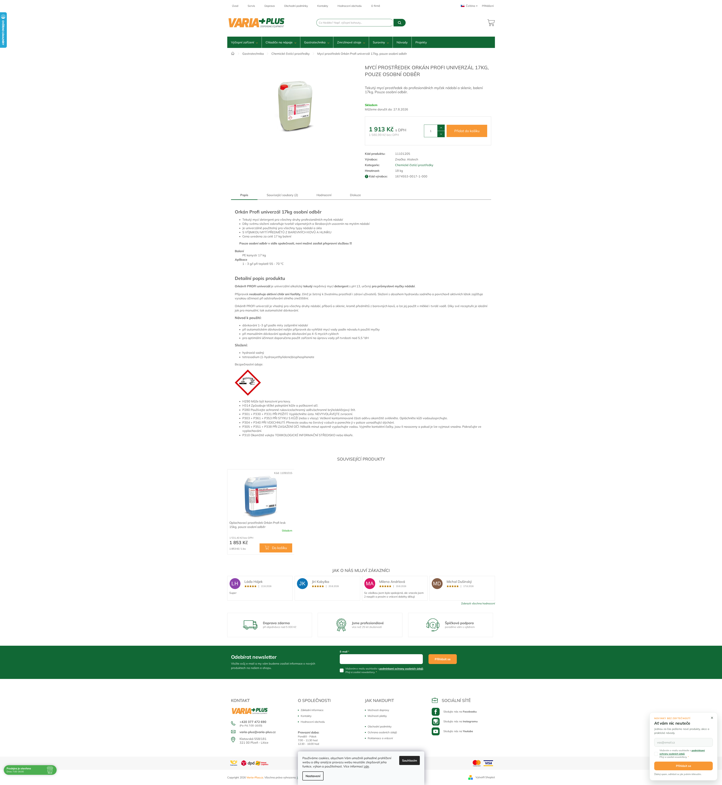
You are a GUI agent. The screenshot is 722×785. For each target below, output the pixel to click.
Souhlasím (409, 760)
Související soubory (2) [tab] (282, 195)
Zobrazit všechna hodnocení (478, 603)
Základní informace (312, 710)
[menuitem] (244, 42)
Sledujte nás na (460, 711)
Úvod (235, 6)
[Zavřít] (712, 718)
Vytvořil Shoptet (485, 777)
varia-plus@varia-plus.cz (258, 732)
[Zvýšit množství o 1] (441, 128)
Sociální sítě (456, 700)
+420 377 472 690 (253, 722)
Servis (251, 6)
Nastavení (313, 776)
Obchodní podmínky (296, 6)
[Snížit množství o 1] (441, 134)
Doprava (269, 6)
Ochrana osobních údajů (382, 732)
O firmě (375, 6)
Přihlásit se (443, 659)
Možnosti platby (377, 716)
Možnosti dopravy (378, 710)
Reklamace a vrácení (380, 738)
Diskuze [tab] (355, 195)
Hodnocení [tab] (324, 195)
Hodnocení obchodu (349, 6)
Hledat (400, 22)
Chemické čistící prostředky (414, 165)
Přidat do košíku (466, 131)
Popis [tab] (244, 195)
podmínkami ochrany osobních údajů (401, 668)
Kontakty (322, 6)
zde (366, 766)
